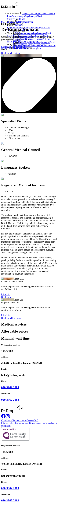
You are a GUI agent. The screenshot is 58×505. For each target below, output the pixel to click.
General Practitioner (31, 13)
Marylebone (26, 36)
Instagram (15, 53)
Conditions (26, 39)
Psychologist (31, 16)
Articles (44, 45)
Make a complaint (33, 48)
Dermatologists (24, 42)
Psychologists (37, 42)
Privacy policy (8, 423)
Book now (6, 53)
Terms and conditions (25, 423)
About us (22, 420)
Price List (5, 294)
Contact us (6, 48)
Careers (36, 45)
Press (47, 423)
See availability (19, 48)
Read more (16, 318)
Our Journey (19, 45)
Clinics (14, 420)
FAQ (36, 420)
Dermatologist (18, 16)
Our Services (13, 13)
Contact (29, 45)
